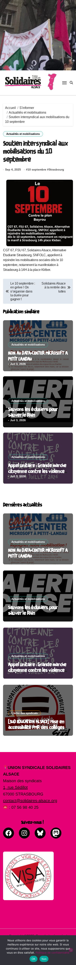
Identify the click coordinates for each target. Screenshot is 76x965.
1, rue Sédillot (15, 787)
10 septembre (37, 169)
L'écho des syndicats (24, 713)
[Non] (71, 950)
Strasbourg (56, 169)
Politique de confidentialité (53, 952)
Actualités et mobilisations (23, 133)
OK (34, 959)
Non (44, 959)
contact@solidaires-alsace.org (30, 800)
